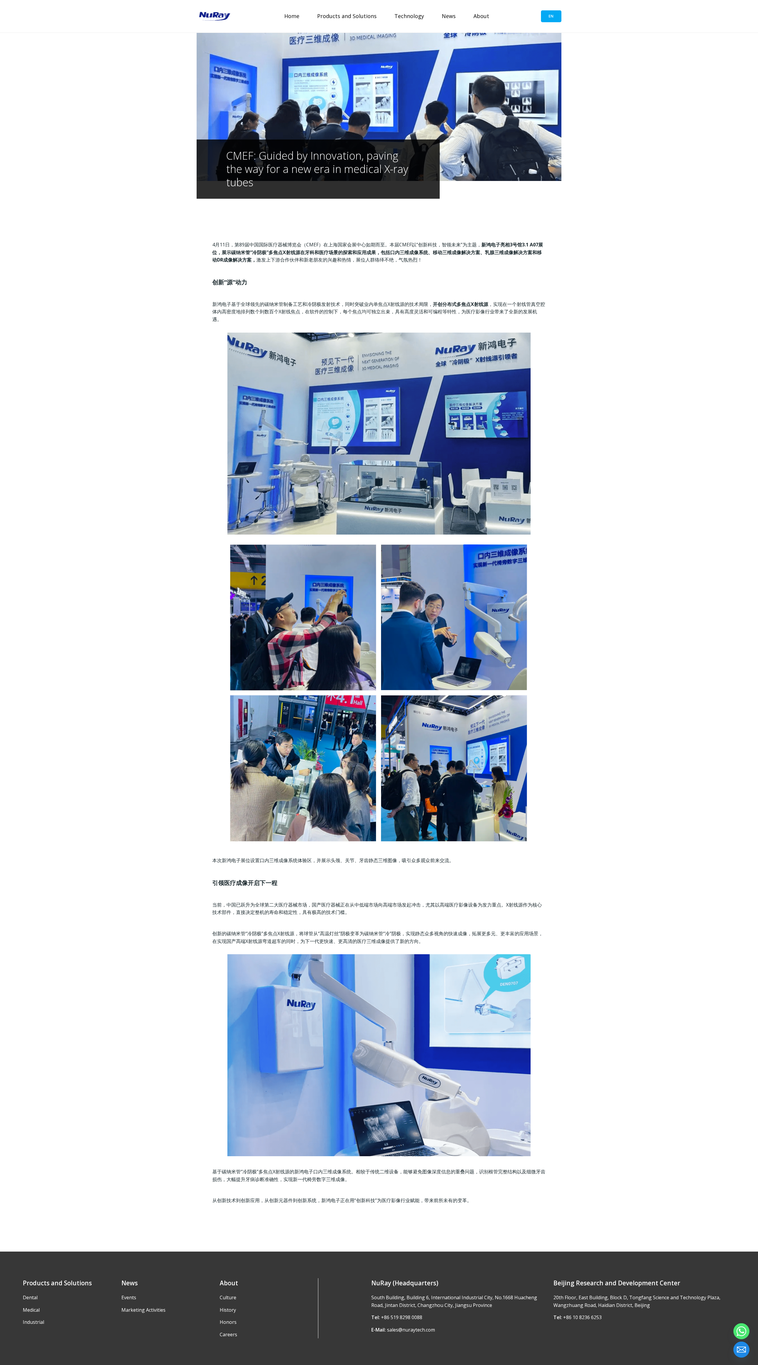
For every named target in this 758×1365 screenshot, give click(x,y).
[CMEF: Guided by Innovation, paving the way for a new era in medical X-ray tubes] (379, 106)
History (228, 1310)
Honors (228, 1322)
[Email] (741, 1350)
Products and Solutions (347, 16)
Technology (409, 16)
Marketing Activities (143, 1310)
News (449, 16)
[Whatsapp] (741, 1331)
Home (291, 16)
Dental (30, 1297)
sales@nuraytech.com (411, 1329)
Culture (228, 1297)
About (481, 16)
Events (128, 1297)
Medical (31, 1310)
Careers (228, 1334)
